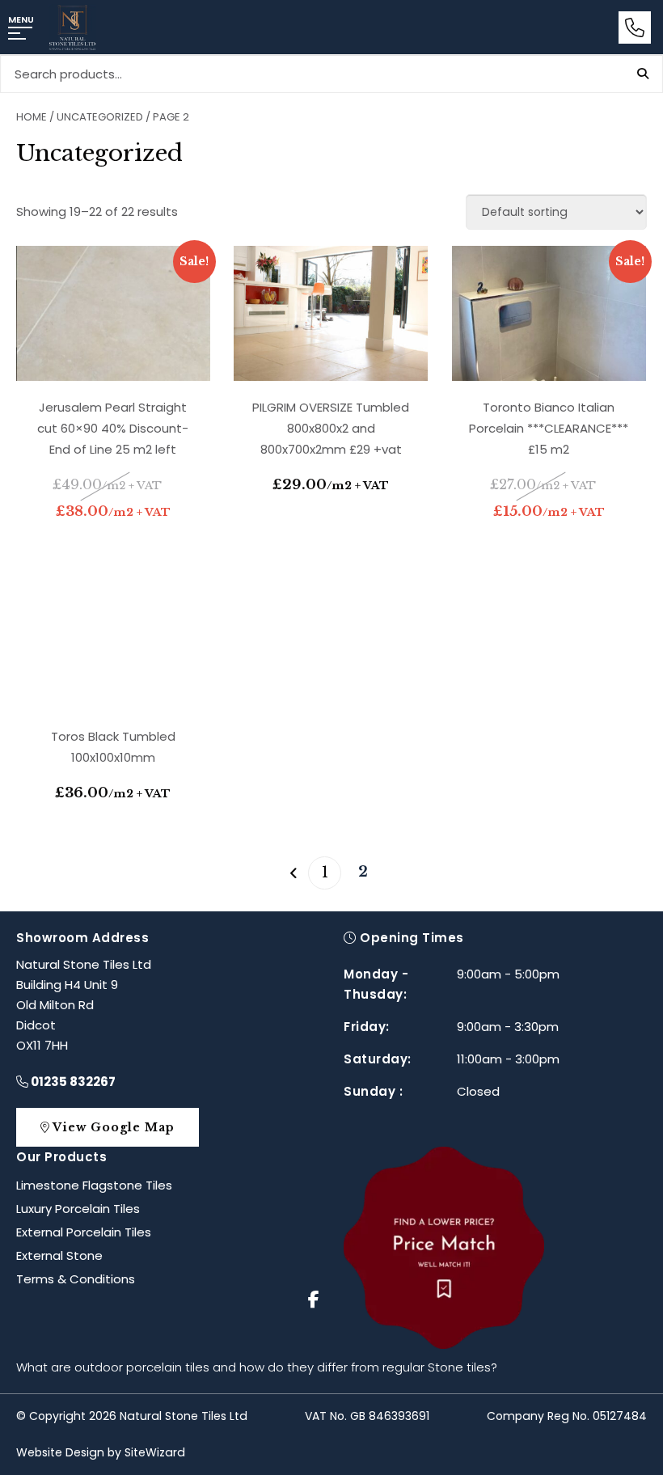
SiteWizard (155, 1452)
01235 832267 (72, 1081)
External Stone (59, 1255)
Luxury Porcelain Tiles (78, 1208)
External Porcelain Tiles (83, 1232)
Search (643, 73)
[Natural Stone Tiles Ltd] (72, 27)
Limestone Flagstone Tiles (94, 1185)
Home (31, 117)
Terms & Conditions (75, 1278)
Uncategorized (100, 117)
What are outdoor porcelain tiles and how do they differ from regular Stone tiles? (256, 1367)
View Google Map (112, 1127)
